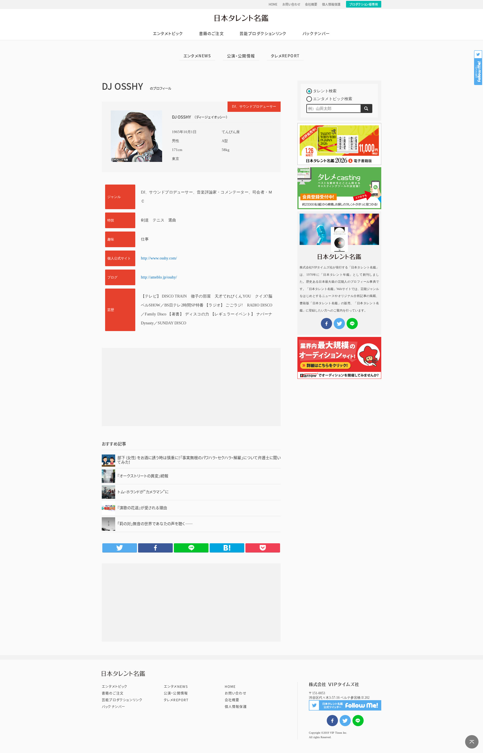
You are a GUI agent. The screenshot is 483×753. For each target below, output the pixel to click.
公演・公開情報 (241, 56)
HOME (273, 4)
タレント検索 (325, 91)
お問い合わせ (291, 4)
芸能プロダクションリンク (263, 34)
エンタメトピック (168, 34)
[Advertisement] (191, 387)
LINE (191, 547)
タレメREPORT (285, 56)
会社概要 (311, 4)
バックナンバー (316, 34)
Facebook (155, 547)
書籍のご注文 (211, 34)
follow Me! (478, 67)
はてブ (227, 547)
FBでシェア (332, 720)
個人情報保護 (331, 4)
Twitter (119, 547)
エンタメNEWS (197, 56)
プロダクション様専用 (363, 4)
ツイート (345, 720)
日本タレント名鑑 (241, 17)
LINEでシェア (358, 720)
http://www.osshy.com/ (159, 258)
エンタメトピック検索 (332, 99)
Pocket (262, 547)
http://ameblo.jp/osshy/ (159, 277)
